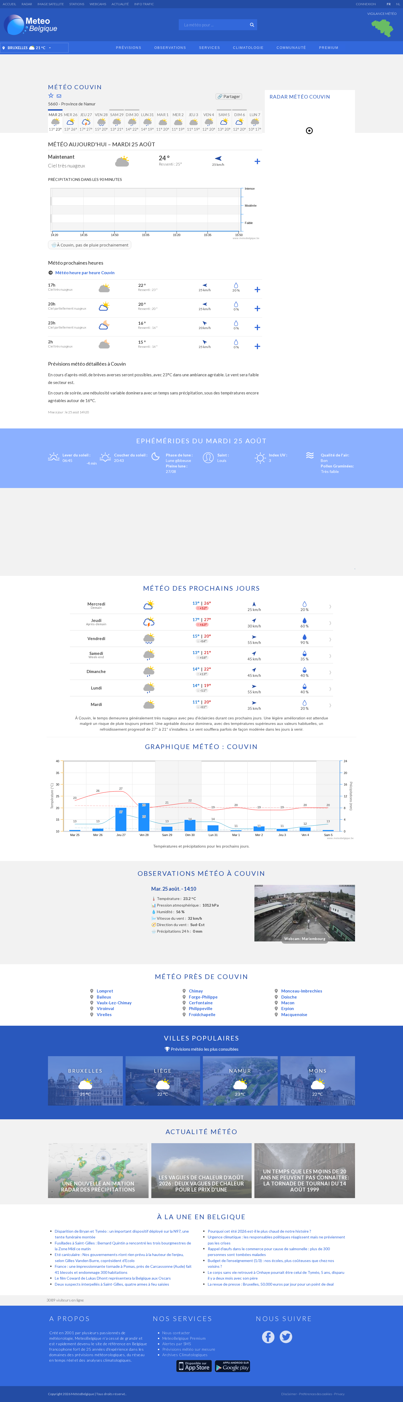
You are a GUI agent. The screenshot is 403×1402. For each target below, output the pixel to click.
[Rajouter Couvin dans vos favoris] (51, 95)
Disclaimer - (290, 1394)
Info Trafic (144, 4)
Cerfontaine (201, 1002)
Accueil (9, 4)
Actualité (120, 4)
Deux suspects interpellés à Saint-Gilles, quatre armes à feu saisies (112, 1284)
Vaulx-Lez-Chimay (114, 1002)
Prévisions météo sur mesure (188, 1349)
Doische (289, 996)
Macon (287, 1002)
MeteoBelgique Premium (184, 1338)
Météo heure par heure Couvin (85, 272)
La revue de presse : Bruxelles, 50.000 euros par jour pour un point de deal (271, 1284)
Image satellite (51, 4)
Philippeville (200, 1008)
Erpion (287, 1008)
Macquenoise (294, 1014)
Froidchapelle (202, 1014)
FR (389, 4)
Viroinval (105, 1008)
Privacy (339, 1394)
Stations (76, 4)
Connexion (366, 4)
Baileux (104, 996)
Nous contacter (176, 1332)
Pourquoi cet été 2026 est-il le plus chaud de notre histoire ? (259, 1231)
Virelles (104, 1014)
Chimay (196, 990)
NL (398, 4)
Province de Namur (78, 103)
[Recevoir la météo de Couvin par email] (59, 96)
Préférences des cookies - (316, 1394)
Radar (27, 4)
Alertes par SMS (176, 1343)
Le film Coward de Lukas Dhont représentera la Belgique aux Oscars (113, 1278)
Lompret (105, 990)
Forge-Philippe (203, 996)
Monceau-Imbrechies (301, 990)
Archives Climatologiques (185, 1354)
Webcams (98, 4)
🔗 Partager (228, 96)
